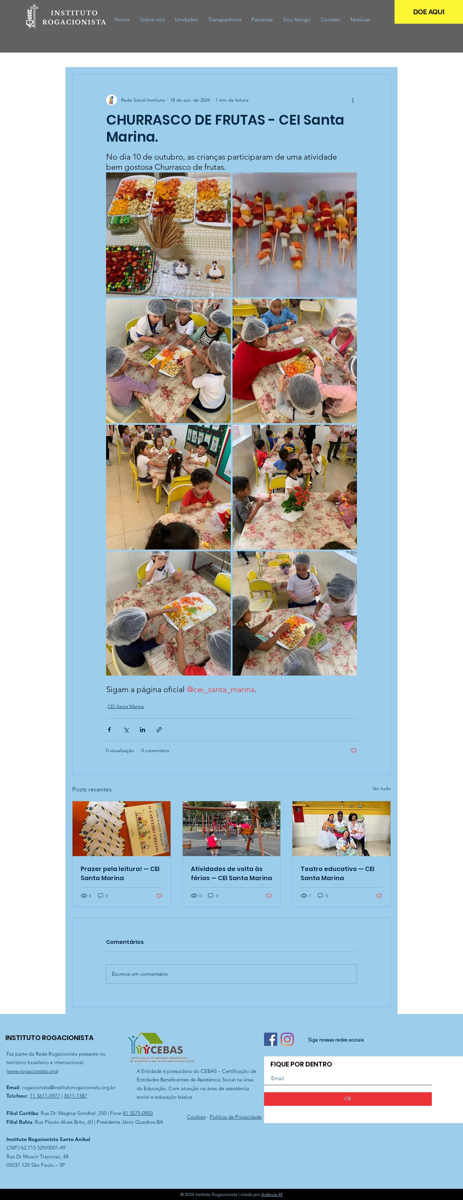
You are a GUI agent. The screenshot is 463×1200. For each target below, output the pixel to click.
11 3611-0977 (45, 1096)
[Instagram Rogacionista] (287, 1039)
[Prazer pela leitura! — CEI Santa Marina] (121, 828)
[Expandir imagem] (168, 234)
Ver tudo (382, 788)
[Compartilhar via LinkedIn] (142, 729)
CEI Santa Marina (125, 706)
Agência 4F (272, 1194)
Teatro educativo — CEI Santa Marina (338, 873)
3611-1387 (75, 1096)
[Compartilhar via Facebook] (109, 729)
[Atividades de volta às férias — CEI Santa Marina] (232, 828)
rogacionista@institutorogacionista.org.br (68, 1087)
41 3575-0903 (138, 1113)
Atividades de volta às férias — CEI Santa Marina (231, 873)
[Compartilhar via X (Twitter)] (126, 729)
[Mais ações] (353, 100)
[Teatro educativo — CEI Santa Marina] (341, 828)
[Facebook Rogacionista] (270, 1039)
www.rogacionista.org (32, 1071)
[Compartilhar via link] (159, 729)
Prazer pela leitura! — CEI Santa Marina (120, 873)
